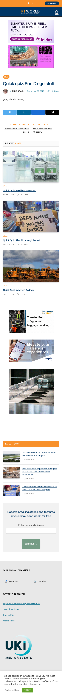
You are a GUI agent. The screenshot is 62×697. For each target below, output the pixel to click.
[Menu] (5, 12)
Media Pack (8, 621)
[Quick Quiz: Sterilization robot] (31, 166)
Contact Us (8, 615)
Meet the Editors (11, 609)
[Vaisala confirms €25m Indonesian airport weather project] (11, 456)
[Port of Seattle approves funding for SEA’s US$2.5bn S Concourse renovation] (11, 472)
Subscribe (51, 3)
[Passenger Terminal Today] (31, 12)
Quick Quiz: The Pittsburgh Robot (21, 240)
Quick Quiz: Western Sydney (18, 290)
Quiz (6, 77)
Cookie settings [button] (12, 690)
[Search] (56, 12)
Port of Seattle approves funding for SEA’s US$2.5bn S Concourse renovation (39, 472)
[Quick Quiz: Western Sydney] (31, 266)
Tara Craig (18, 91)
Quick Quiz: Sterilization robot (19, 190)
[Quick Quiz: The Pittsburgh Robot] (31, 216)
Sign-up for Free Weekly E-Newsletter (21, 604)
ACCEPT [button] (27, 690)
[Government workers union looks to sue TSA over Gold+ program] (11, 490)
